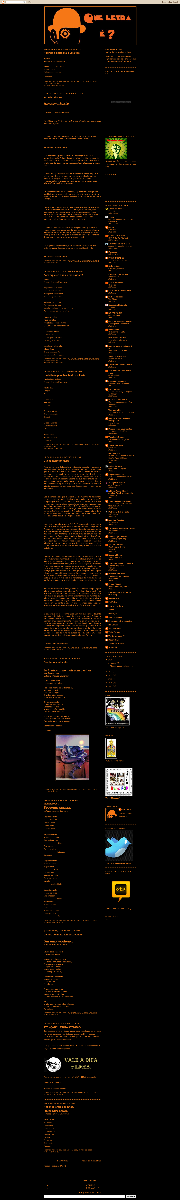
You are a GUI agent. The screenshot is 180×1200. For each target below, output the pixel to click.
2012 (110, 675)
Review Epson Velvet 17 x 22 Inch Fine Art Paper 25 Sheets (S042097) (121, 458)
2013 (110, 672)
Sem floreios (113, 522)
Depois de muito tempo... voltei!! (63, 934)
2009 (110, 686)
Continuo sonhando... (57, 662)
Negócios (112, 285)
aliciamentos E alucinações (120, 621)
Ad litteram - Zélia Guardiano (121, 365)
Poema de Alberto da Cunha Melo (121, 413)
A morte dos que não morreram (120, 246)
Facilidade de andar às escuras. (120, 477)
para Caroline (113, 448)
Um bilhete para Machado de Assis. (65, 375)
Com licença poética (116, 268)
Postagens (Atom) (58, 1166)
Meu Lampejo (114, 389)
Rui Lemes (113, 625)
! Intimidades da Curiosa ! (119, 501)
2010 (110, 683)
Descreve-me (114, 453)
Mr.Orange (126, 809)
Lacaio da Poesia (115, 283)
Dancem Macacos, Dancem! (119, 587)
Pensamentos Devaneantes (120, 429)
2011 (110, 679)
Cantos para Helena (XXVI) (118, 324)
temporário (113, 647)
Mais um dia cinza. (115, 558)
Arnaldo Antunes (115, 545)
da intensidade (114, 375)
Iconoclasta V (113, 277)
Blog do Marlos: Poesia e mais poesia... (119, 419)
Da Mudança (113, 514)
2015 (110, 660)
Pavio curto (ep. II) (115, 359)
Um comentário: (51, 83)
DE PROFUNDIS (115, 313)
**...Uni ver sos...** (116, 636)
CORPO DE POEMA (116, 236)
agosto (114, 663)
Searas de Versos (115, 209)
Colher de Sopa (115, 466)
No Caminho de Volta (116, 332)
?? (106, 920)
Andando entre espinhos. (59, 1106)
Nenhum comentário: (54, 650)
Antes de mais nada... (117, 356)
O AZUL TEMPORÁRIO (118, 400)
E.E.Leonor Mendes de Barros (121, 528)
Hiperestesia (113, 598)
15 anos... (112, 307)
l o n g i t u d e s (115, 606)
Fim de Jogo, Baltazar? (118, 536)
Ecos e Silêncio (115, 584)
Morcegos (112, 252)
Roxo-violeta (113, 330)
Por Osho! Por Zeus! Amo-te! (119, 431)
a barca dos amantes (117, 381)
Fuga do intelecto (116, 474)
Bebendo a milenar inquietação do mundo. (118, 575)
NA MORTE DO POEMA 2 (118, 238)
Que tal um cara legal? (117, 469)
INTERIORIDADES (116, 258)
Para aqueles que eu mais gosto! (63, 275)
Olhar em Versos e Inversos (120, 321)
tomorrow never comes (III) (118, 383)
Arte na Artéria (114, 628)
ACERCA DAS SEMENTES (118, 260)
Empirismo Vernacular (118, 274)
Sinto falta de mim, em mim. (118, 340)
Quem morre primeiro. (57, 460)
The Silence (113, 299)
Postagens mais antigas (91, 1161)
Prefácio (111, 568)
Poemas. (60, 85)
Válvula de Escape (116, 437)
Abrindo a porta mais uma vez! (62, 52)
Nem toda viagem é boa (117, 351)
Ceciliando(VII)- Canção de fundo (121, 440)
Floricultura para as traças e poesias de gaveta (120, 564)
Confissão (112, 230)
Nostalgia (112, 613)
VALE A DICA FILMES (77, 1077)
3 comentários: (51, 361)
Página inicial (62, 1161)
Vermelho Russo (115, 445)
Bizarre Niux (113, 640)
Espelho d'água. (53, 97)
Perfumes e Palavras (117, 338)
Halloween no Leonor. (116, 531)
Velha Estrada (114, 632)
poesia (111, 217)
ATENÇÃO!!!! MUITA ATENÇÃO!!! (63, 1027)
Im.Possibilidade (115, 297)
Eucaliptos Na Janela (117, 305)
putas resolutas (115, 617)
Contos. (91, 1185)
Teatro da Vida (114, 410)
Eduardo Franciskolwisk (119, 244)
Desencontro (113, 578)
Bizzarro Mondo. (115, 555)
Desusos (111, 211)
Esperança (112, 495)
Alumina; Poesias (116, 520)
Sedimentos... (114, 266)
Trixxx (111, 610)
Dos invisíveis (113, 423)
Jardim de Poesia (116, 643)
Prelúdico (112, 602)
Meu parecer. (51, 803)
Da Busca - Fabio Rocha (118, 512)
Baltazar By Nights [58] (117, 539)
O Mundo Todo (114, 315)
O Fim (111, 227)
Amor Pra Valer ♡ (115, 485)
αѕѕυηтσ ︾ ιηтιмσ (116, 483)
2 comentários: (51, 263)
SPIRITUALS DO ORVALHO (120, 291)
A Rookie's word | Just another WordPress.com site (120, 492)
